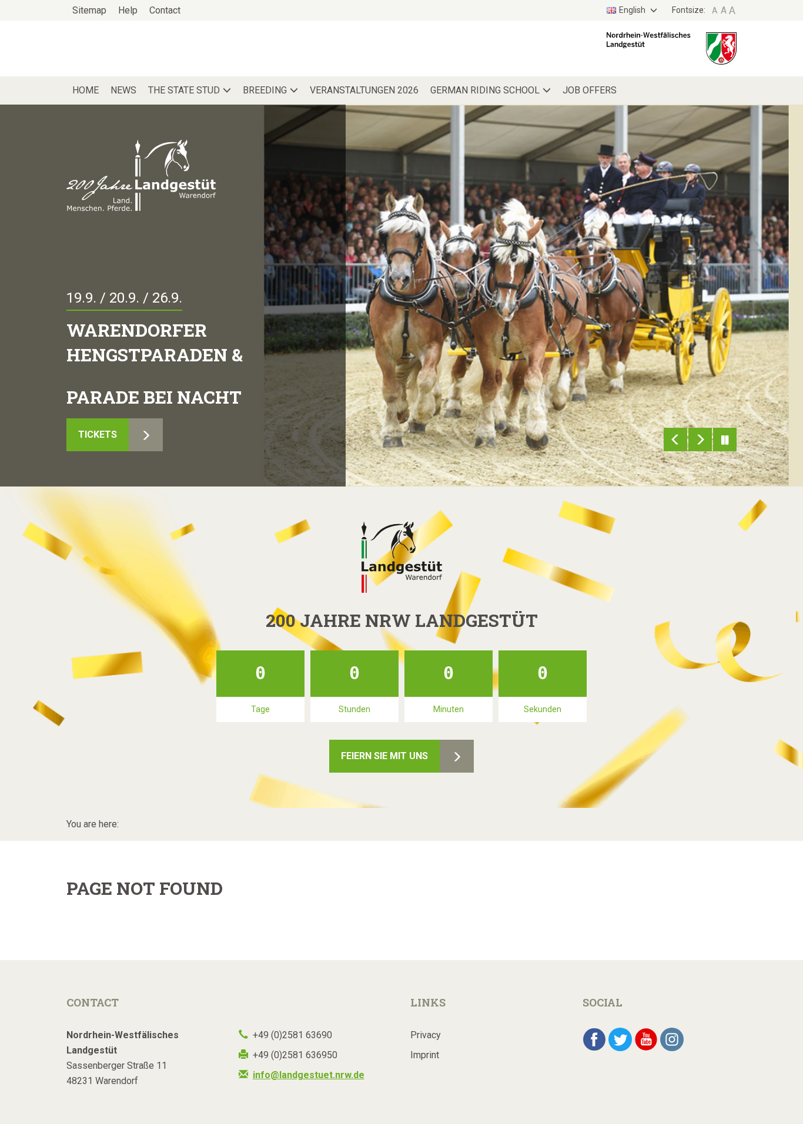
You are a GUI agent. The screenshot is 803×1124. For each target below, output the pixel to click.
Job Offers (590, 90)
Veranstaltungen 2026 (364, 90)
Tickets (97, 434)
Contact (164, 10)
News (123, 90)
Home (85, 90)
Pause (725, 439)
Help (128, 10)
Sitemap (89, 10)
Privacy (425, 1035)
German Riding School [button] (485, 90)
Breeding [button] (265, 90)
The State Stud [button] (184, 90)
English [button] (633, 10)
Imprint (424, 1055)
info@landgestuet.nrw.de (308, 1075)
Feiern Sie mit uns (384, 755)
